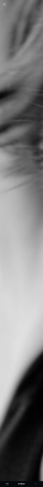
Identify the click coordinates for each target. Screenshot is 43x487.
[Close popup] (21, 4)
